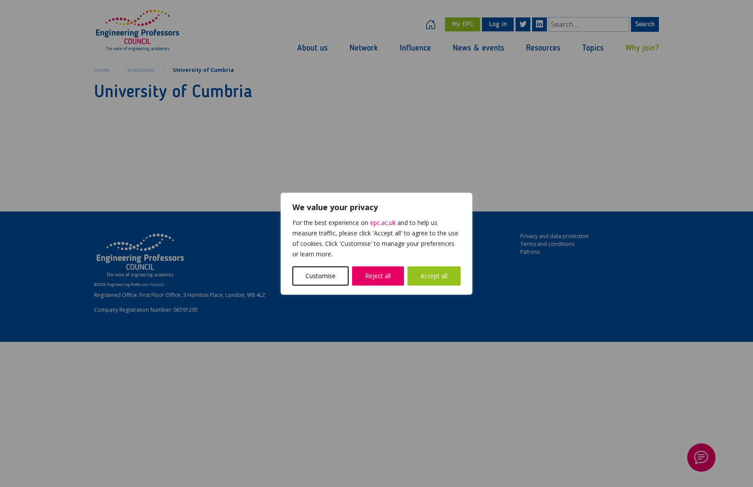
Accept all (434, 276)
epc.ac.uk (383, 222)
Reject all (378, 276)
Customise (320, 276)
